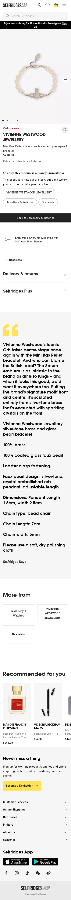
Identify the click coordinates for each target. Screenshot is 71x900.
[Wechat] (38, 875)
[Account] (39, 5)
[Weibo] (48, 875)
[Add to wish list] (65, 130)
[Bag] (56, 5)
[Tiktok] (27, 875)
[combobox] (38, 16)
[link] (16, 735)
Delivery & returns (20, 274)
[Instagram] (17, 875)
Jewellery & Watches (18, 613)
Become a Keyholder (19, 785)
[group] (35, 715)
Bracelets (15, 260)
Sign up (38, 241)
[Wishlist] (47, 5)
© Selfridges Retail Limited (35, 894)
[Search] (8, 16)
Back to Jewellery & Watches (36, 218)
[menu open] (64, 5)
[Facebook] (6, 875)
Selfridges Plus (17, 291)
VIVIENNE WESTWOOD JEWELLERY (24, 137)
